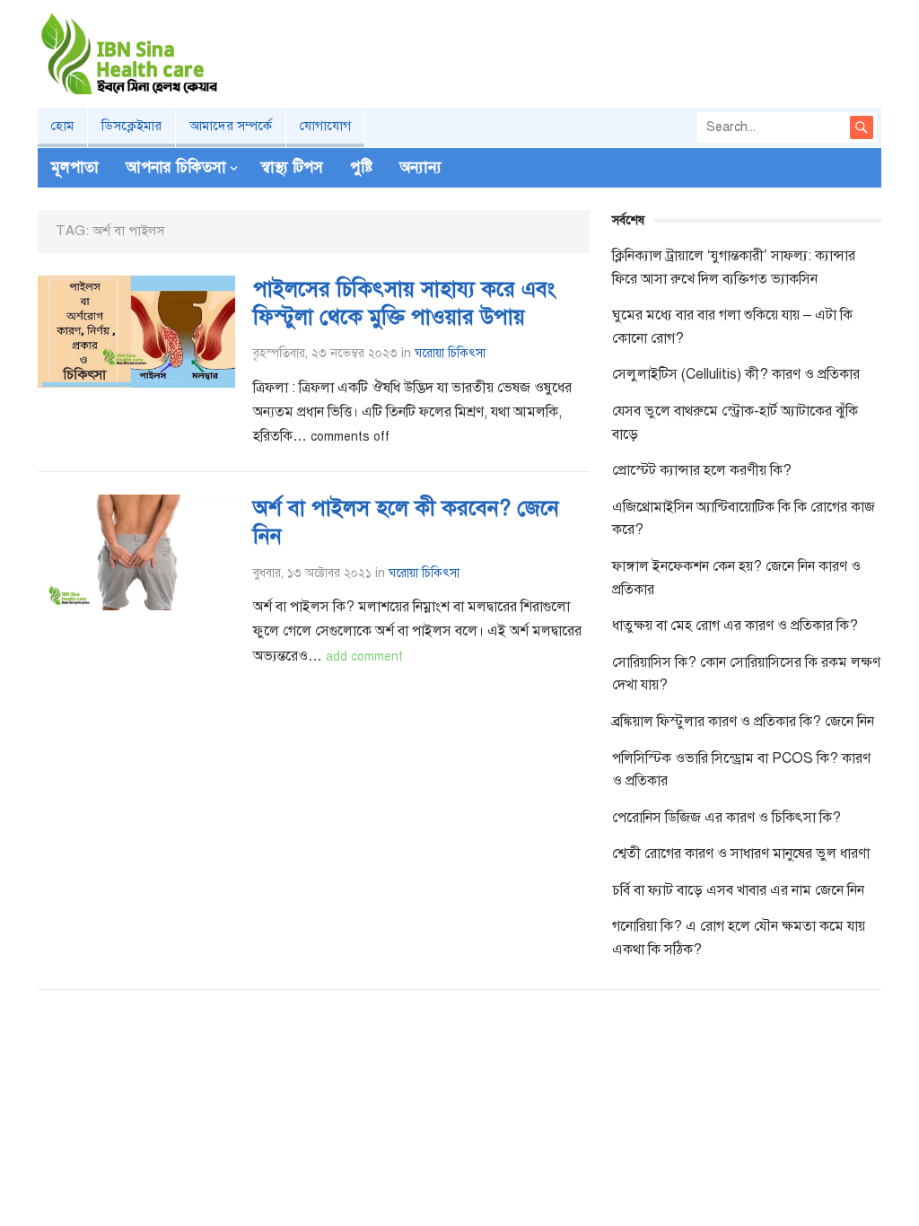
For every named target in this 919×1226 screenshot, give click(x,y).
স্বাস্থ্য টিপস (292, 167)
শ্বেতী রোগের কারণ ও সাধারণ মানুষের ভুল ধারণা (741, 854)
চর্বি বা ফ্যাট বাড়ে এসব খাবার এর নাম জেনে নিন (738, 890)
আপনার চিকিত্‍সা (176, 167)
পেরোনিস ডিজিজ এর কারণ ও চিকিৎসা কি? (726, 818)
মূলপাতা (75, 167)
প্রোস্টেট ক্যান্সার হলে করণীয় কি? (702, 470)
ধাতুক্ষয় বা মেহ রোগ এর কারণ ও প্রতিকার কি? (735, 626)
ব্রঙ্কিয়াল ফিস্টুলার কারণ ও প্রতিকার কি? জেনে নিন (743, 722)
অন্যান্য (420, 167)
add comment (364, 656)
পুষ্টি (361, 167)
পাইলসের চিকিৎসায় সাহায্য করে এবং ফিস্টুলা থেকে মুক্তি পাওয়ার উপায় (404, 303)
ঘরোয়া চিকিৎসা (450, 353)
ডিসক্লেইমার (131, 126)
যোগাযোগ (325, 126)
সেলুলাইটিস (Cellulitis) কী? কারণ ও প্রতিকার (736, 374)
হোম (62, 126)
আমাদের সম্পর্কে (230, 126)
